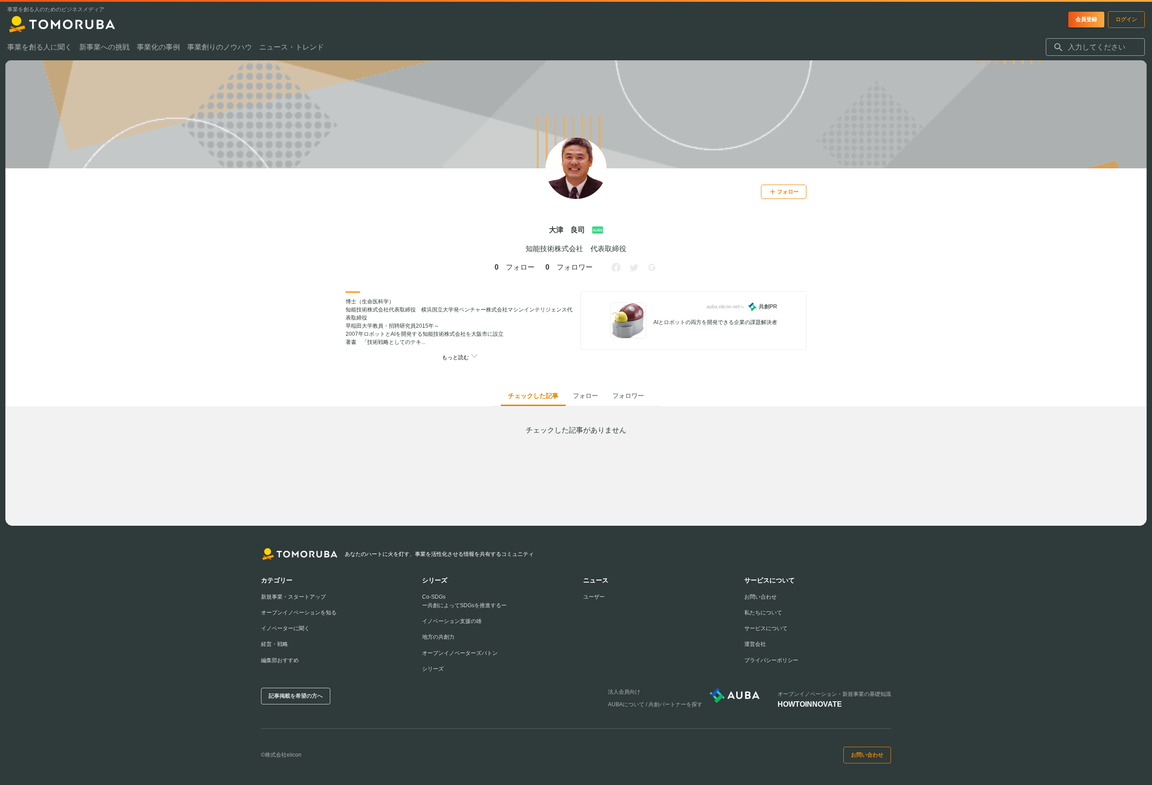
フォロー (585, 395)
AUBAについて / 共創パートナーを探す (655, 704)
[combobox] (1095, 47)
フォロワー (628, 395)
